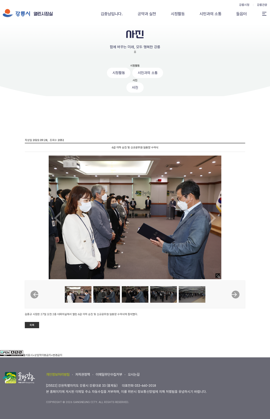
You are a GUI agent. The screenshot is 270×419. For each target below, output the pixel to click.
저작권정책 (82, 374)
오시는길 (134, 374)
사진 (135, 80)
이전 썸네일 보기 (34, 294)
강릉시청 (244, 5)
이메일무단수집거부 (109, 374)
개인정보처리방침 (58, 374)
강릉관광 (262, 5)
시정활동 (135, 65)
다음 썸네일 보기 (235, 294)
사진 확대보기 (219, 276)
